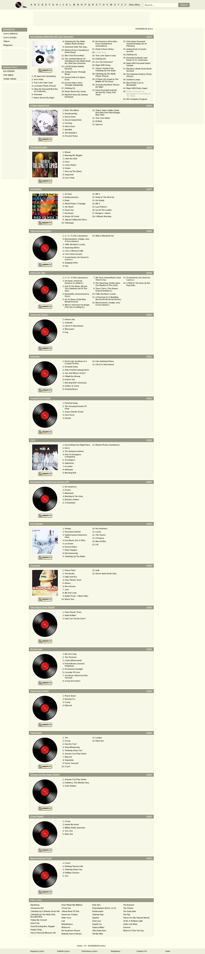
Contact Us (142, 951)
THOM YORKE (9, 79)
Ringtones (8, 45)
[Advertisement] (91, 18)
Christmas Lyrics (89, 951)
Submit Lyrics (63, 951)
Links (167, 951)
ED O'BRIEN (9, 71)
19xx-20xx (134, 4)
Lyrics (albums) (10, 34)
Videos (6, 41)
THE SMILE (8, 75)
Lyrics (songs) (9, 37)
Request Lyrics (37, 951)
